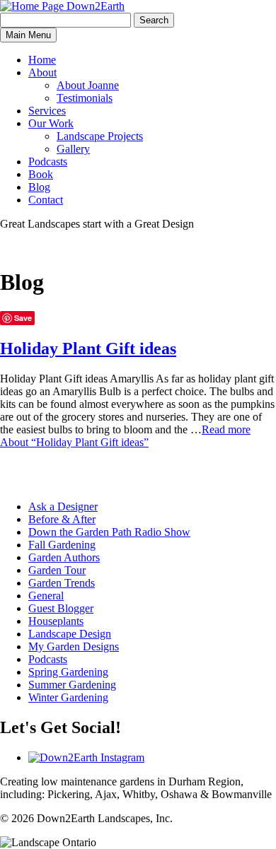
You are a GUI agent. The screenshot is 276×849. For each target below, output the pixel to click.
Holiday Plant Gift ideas (88, 348)
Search (153, 20)
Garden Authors (64, 557)
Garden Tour (57, 570)
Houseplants (56, 621)
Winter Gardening (68, 697)
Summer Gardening (72, 685)
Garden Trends (61, 583)
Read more (125, 435)
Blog (39, 187)
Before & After (62, 519)
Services (47, 111)
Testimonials (85, 98)
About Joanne (88, 85)
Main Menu (28, 35)
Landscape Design (69, 634)
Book (40, 174)
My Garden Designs (73, 646)
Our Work (51, 123)
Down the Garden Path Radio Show (109, 532)
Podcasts (47, 162)
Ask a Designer (63, 506)
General (46, 596)
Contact (45, 200)
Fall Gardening (62, 545)
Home (42, 60)
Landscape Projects (100, 136)
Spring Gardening (68, 672)
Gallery (73, 149)
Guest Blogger (60, 608)
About (42, 72)
